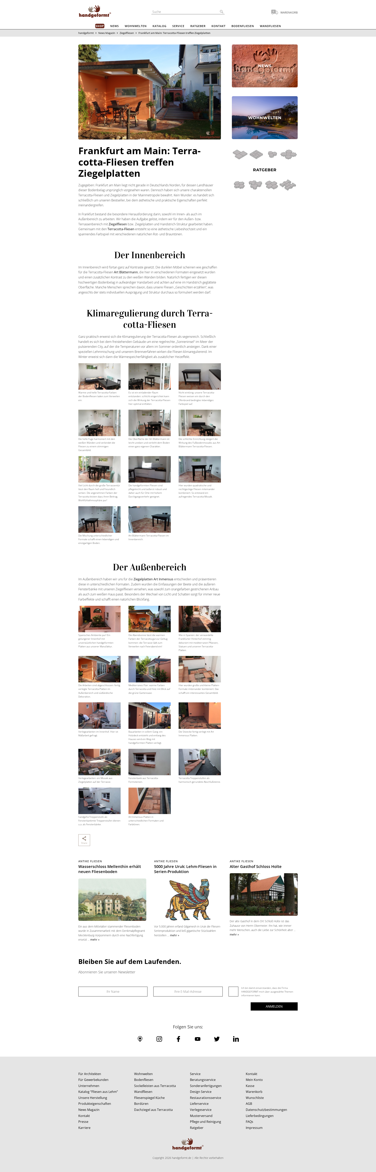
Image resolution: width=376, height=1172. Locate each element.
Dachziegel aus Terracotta (153, 1110)
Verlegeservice (201, 1110)
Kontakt (219, 26)
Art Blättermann (126, 272)
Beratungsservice (203, 1080)
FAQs (249, 1121)
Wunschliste (255, 1098)
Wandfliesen (270, 26)
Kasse (250, 1086)
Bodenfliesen (242, 26)
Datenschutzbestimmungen (266, 1110)
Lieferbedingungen (260, 1116)
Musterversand (201, 1116)
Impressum (254, 1128)
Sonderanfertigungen (206, 1086)
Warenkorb (254, 1092)
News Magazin (106, 33)
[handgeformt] (95, 12)
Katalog (159, 26)
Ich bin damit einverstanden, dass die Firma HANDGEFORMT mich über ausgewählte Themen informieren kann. (267, 991)
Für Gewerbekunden (93, 1080)
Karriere (84, 1128)
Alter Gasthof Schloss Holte (256, 866)
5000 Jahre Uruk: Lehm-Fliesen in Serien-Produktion (185, 869)
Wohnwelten (136, 26)
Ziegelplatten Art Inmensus (153, 579)
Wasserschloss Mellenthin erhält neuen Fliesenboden (109, 869)
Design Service (201, 1092)
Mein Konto (254, 1080)
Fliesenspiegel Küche (149, 1098)
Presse (83, 1121)
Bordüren (141, 1103)
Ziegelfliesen (127, 33)
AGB (249, 1103)
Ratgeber (198, 26)
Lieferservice (199, 1103)
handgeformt (86, 33)
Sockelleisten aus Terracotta (155, 1086)
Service (178, 26)
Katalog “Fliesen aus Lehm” (98, 1092)
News (114, 26)
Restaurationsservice (205, 1098)
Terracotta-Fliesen (121, 229)
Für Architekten (89, 1074)
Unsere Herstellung (92, 1098)
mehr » (94, 939)
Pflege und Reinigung (205, 1121)
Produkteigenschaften (94, 1103)
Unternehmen (88, 1086)
